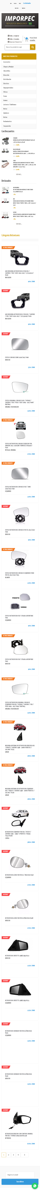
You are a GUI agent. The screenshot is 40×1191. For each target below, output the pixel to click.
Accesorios (6, 62)
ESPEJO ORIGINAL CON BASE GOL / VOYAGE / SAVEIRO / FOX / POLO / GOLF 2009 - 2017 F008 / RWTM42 (19, 402)
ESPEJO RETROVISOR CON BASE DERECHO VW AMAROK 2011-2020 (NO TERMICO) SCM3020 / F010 (18, 446)
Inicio (11, 3)
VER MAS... (19, 174)
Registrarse (23, 8)
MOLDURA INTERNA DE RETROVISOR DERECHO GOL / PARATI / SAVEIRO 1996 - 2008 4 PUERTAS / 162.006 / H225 (20, 747)
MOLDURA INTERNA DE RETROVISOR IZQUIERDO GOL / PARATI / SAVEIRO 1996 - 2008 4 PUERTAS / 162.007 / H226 (19, 791)
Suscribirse (20, 1182)
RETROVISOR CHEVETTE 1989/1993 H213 (17, 1000)
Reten (5, 117)
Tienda (20, 3)
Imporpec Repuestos (15, 42)
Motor (5, 109)
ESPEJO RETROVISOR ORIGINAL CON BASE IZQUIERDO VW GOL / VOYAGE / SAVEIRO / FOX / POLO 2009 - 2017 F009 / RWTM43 (19, 704)
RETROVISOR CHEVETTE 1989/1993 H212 (17, 956)
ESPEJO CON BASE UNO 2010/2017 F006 (17, 357)
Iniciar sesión (16, 8)
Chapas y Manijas (8, 67)
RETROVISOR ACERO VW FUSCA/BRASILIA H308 (19, 918)
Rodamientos (7, 121)
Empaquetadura (8, 88)
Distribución (7, 79)
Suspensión (7, 126)
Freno (5, 96)
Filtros (5, 92)
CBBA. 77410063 (14, 39)
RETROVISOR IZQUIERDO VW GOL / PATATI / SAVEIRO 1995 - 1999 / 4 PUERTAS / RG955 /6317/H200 (18, 834)
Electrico (6, 84)
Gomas (5, 100)
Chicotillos (6, 71)
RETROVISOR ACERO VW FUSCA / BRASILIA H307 (19, 875)
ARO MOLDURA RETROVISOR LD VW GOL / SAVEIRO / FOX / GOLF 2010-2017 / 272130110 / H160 (19, 273)
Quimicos (6, 113)
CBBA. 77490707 (14, 36)
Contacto (15, 3)
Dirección (6, 75)
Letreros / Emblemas (9, 105)
